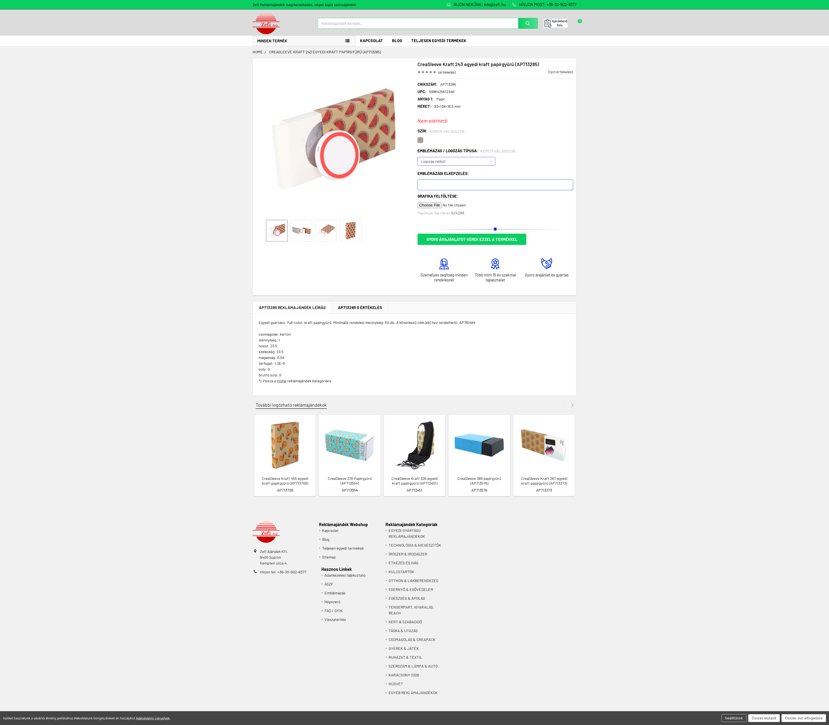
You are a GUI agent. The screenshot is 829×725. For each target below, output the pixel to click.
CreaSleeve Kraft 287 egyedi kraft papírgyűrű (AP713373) (544, 481)
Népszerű (332, 601)
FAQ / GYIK (333, 610)
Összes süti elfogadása (804, 718)
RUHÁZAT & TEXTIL (405, 657)
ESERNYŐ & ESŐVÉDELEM (411, 589)
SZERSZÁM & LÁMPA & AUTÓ (413, 666)
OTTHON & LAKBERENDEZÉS (413, 580)
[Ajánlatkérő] (560, 23)
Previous (564, 405)
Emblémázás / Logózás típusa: (467, 151)
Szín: (441, 131)
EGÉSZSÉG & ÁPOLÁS (407, 598)
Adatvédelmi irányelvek (152, 718)
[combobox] (427, 23)
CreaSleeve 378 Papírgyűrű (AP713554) (350, 481)
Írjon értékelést (560, 71)
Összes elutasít (764, 718)
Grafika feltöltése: (438, 196)
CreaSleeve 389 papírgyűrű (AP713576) (479, 481)
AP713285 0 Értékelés (360, 307)
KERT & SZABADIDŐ (405, 621)
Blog (397, 40)
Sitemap (329, 557)
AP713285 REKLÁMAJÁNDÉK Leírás (292, 307)
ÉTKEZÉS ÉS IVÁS (403, 562)
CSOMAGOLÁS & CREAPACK (412, 639)
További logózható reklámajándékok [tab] (291, 405)
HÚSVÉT (396, 683)
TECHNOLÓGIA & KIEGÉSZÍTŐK (415, 545)
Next (571, 405)
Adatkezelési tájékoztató (344, 575)
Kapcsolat (371, 40)
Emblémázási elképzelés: (443, 173)
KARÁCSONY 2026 (404, 675)
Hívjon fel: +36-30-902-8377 (283, 572)
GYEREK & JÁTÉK (404, 648)
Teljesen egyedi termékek (438, 40)
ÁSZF (328, 584)
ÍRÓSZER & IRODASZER (408, 554)
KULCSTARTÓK (401, 571)
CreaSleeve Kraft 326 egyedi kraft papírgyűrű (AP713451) (414, 481)
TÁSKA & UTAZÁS (403, 630)
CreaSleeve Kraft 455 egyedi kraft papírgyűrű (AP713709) (285, 481)
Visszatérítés (335, 619)
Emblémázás (334, 592)
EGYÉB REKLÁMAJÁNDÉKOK (413, 692)
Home (281, 380)
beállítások (734, 718)
